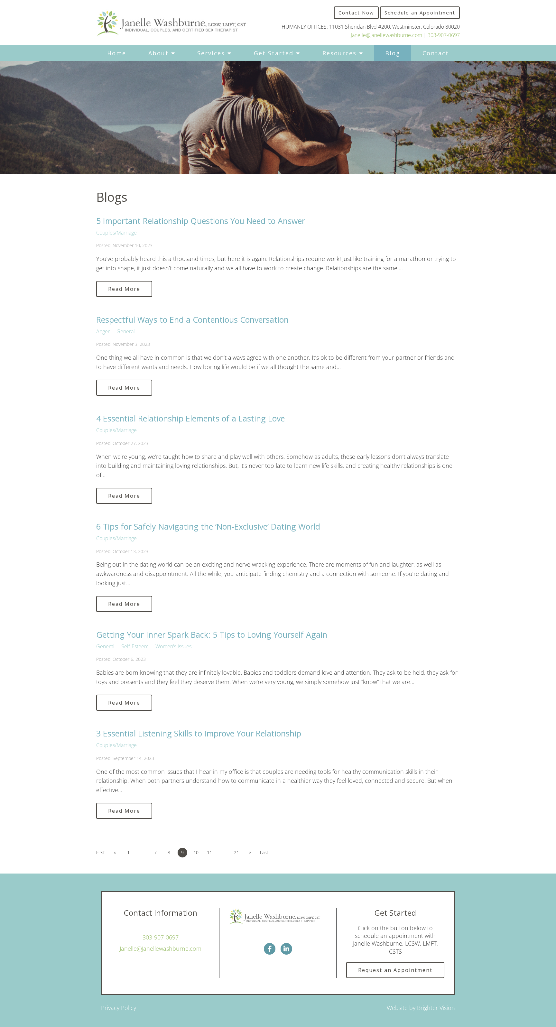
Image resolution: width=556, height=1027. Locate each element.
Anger (103, 331)
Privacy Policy (118, 1008)
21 (236, 852)
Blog (392, 53)
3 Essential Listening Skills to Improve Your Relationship (198, 733)
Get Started (273, 53)
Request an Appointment (395, 970)
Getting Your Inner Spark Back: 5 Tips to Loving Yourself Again (211, 634)
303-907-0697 (444, 35)
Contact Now (356, 12)
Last (264, 852)
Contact (435, 53)
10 (196, 852)
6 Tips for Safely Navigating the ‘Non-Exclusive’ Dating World (208, 526)
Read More (124, 288)
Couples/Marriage (116, 232)
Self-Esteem (135, 646)
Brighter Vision (436, 1008)
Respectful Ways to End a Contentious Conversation (192, 319)
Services (211, 53)
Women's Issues (173, 646)
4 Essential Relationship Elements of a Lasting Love (190, 418)
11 (209, 852)
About (158, 53)
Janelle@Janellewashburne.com (386, 35)
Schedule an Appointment (420, 12)
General (125, 331)
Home (116, 53)
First (100, 852)
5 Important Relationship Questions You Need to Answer (200, 220)
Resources (339, 53)
